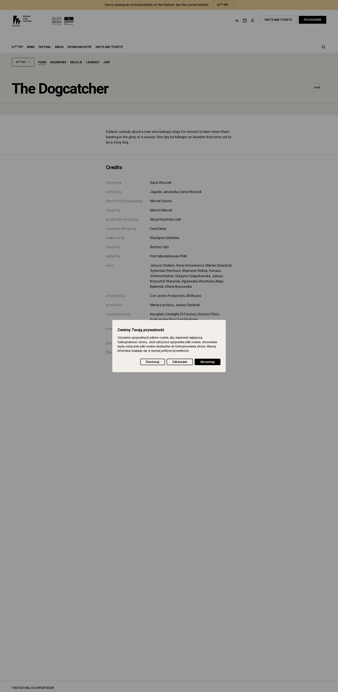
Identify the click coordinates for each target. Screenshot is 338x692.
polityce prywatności (175, 351)
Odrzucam (179, 362)
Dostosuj (152, 362)
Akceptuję (207, 362)
